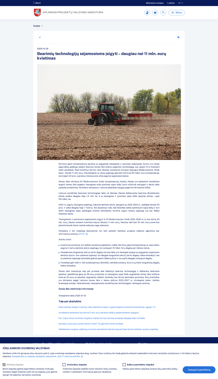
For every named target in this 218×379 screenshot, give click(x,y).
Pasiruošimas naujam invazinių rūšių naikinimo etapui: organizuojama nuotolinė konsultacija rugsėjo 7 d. (107, 307)
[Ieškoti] (163, 12)
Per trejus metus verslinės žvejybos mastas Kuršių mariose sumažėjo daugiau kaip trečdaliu (102, 318)
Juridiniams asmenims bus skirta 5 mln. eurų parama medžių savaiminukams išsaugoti (99, 312)
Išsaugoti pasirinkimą (199, 369)
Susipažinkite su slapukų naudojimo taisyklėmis (34, 356)
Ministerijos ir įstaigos (155, 3)
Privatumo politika (71, 356)
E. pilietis (171, 3)
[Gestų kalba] (147, 12)
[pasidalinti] (39, 37)
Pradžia (36, 26)
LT (179, 3)
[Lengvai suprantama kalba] (155, 12)
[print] (178, 37)
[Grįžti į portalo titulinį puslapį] (37, 3)
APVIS (81, 234)
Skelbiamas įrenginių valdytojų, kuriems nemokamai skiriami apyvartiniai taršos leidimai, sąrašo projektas (108, 329)
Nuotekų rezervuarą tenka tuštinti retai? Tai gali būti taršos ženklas (91, 324)
